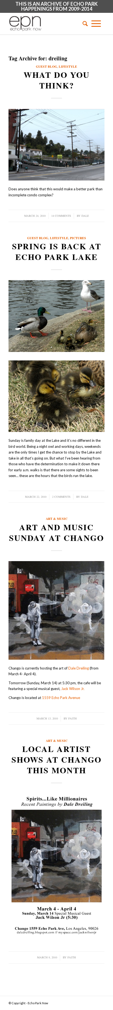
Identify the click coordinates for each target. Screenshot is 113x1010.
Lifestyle (68, 66)
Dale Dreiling (78, 668)
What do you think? (57, 80)
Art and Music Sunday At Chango (56, 532)
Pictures (78, 238)
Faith (72, 718)
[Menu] (96, 23)
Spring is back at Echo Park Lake (56, 251)
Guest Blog (46, 66)
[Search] (83, 23)
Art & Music (56, 518)
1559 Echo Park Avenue (61, 697)
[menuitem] (83, 23)
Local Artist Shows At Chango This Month (56, 759)
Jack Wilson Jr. (72, 688)
